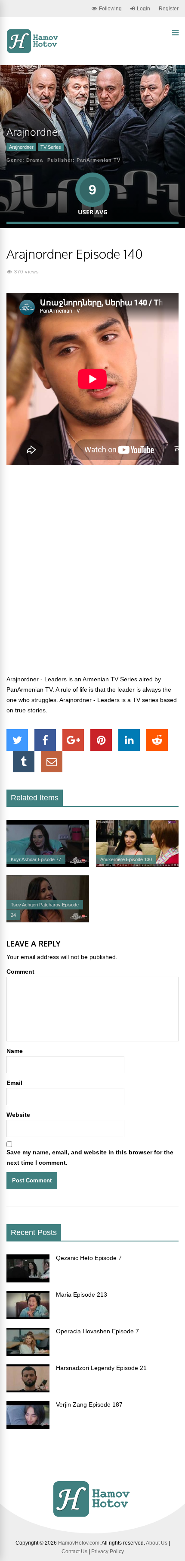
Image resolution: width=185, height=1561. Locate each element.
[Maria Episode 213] (27, 1316)
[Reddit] (157, 740)
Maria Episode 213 (81, 1294)
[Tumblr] (23, 761)
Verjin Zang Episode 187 (89, 1404)
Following (110, 8)
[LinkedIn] (129, 740)
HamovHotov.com (78, 1543)
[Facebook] (45, 740)
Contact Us (74, 1551)
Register (169, 8)
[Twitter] (17, 740)
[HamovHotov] (33, 52)
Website (18, 1114)
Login (143, 8)
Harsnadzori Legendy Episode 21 (101, 1367)
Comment (20, 971)
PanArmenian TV (98, 160)
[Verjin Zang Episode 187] (27, 1426)
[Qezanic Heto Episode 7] (27, 1280)
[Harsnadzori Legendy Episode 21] (27, 1390)
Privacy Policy (107, 1551)
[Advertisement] (92, 575)
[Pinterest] (101, 740)
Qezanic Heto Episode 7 (89, 1257)
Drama (34, 160)
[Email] (51, 761)
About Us (156, 1543)
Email (14, 1082)
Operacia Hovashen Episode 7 (97, 1331)
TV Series (50, 147)
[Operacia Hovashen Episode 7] (27, 1353)
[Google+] (73, 740)
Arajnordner (21, 147)
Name (14, 1050)
